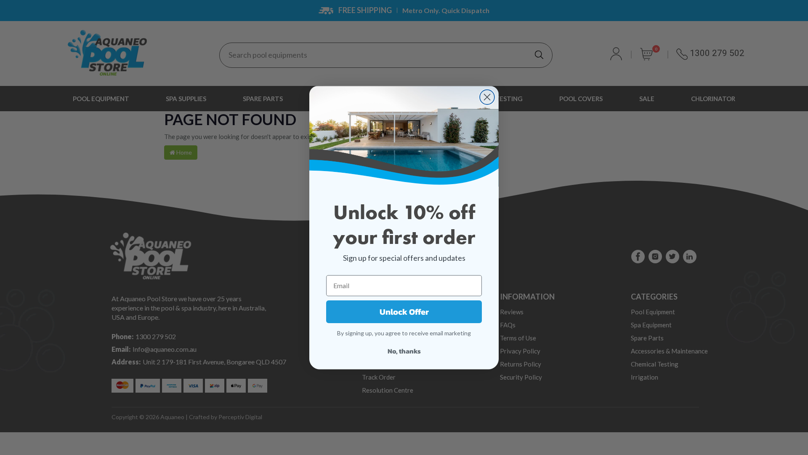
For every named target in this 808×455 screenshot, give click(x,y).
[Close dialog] (487, 97)
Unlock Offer (404, 311)
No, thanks (404, 351)
